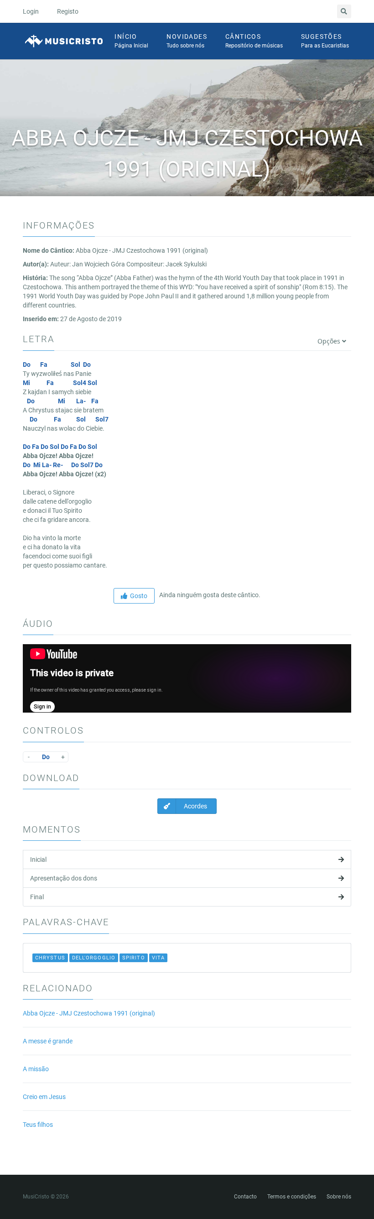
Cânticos (254, 41)
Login (31, 11)
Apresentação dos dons (63, 878)
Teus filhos (38, 1124)
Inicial (38, 859)
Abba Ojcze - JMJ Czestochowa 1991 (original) (89, 1013)
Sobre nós (339, 1196)
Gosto (137, 595)
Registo (67, 11)
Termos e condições (291, 1196)
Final (37, 897)
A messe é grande (48, 1041)
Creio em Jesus (44, 1096)
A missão (36, 1069)
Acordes (194, 806)
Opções (329, 341)
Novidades (186, 41)
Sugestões (325, 41)
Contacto (245, 1196)
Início (131, 41)
